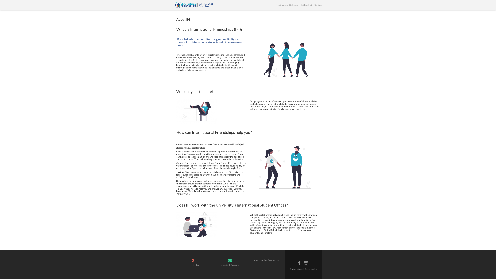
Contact (318, 5)
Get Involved (306, 5)
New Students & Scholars (287, 5)
